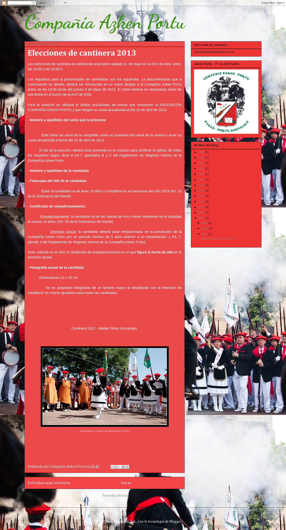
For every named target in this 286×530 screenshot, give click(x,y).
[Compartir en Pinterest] (127, 467)
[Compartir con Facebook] (123, 467)
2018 (201, 190)
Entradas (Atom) (115, 495)
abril (205, 234)
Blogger (175, 521)
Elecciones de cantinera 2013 (82, 53)
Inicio (126, 483)
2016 (201, 201)
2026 (201, 152)
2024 (201, 163)
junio (205, 223)
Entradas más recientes (49, 483)
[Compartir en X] (120, 467)
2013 (201, 218)
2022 (201, 174)
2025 (201, 157)
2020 (201, 179)
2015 (201, 207)
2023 (201, 168)
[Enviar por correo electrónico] (112, 467)
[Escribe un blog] (116, 467)
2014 (201, 212)
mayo (205, 228)
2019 (201, 185)
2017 (201, 196)
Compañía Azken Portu (105, 21)
